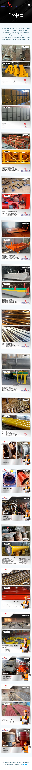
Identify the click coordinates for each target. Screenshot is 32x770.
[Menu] (29, 5)
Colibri (24, 765)
